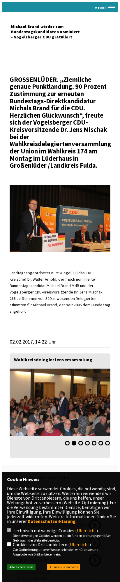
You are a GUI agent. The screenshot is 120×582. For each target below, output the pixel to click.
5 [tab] (94, 443)
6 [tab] (100, 443)
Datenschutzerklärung (52, 521)
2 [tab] (74, 443)
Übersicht (86, 530)
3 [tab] (80, 443)
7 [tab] (107, 443)
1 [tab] (67, 443)
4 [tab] (87, 443)
